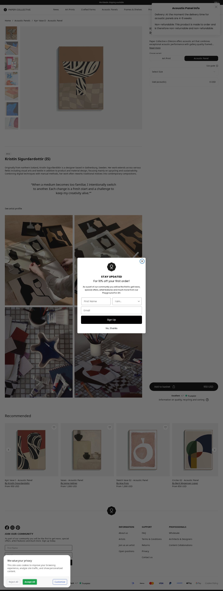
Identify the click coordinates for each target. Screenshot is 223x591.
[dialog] (37, 571)
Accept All (30, 581)
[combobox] (126, 301)
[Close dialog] (142, 261)
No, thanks (111, 328)
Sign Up (111, 319)
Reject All (13, 581)
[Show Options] (138, 301)
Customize (60, 581)
